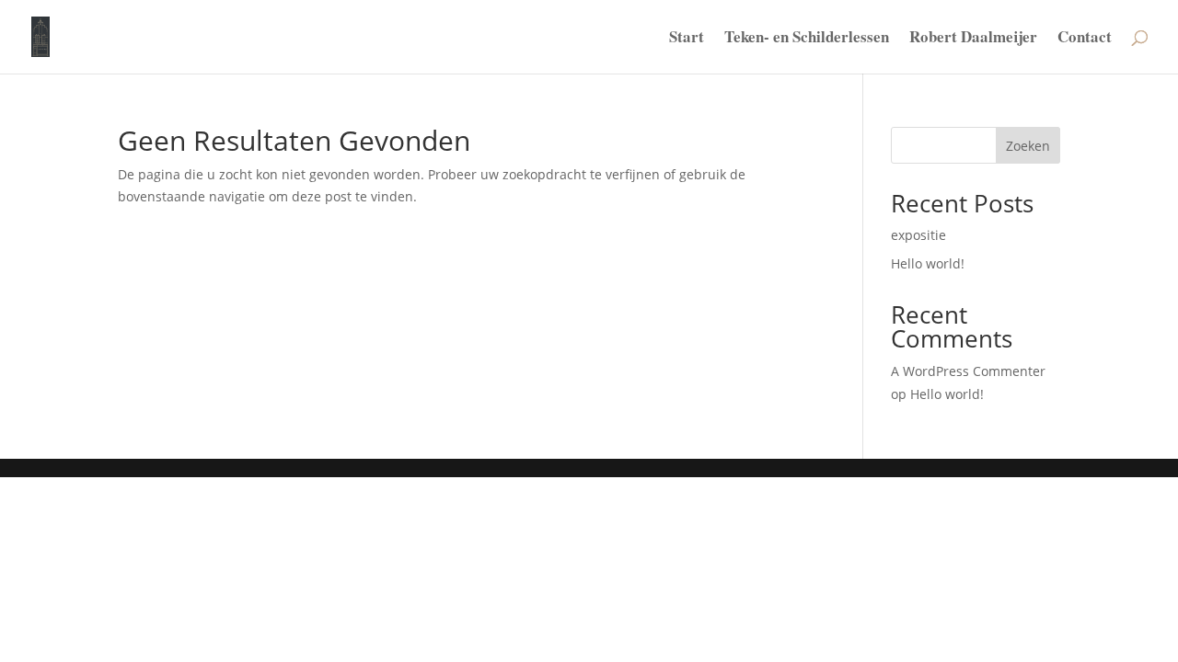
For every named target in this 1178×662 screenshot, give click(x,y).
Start (686, 39)
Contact (1084, 39)
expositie (918, 235)
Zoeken (1028, 145)
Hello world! (927, 263)
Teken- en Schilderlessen (806, 39)
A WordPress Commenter (968, 371)
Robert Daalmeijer (973, 39)
